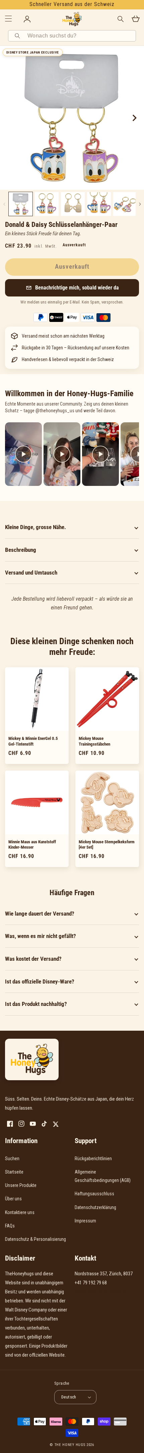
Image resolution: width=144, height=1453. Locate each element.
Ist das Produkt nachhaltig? (36, 1004)
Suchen (12, 1158)
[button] (72, 287)
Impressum (85, 1220)
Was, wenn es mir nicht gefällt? (40, 936)
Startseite (14, 1172)
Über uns (13, 1198)
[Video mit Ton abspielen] (23, 454)
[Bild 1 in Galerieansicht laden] (20, 204)
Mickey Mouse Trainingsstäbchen (94, 741)
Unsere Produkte (21, 1185)
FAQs (10, 1225)
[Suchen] (18, 35)
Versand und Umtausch (31, 572)
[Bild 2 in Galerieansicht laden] (47, 204)
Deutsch (68, 1396)
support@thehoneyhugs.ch (101, 1292)
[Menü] (8, 19)
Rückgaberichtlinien (93, 1158)
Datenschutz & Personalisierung (35, 1239)
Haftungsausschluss (94, 1193)
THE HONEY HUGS (70, 1445)
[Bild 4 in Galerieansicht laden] (99, 204)
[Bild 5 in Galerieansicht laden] (125, 204)
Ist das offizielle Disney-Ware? (39, 981)
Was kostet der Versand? (33, 958)
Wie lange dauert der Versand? (39, 913)
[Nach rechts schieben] (134, 117)
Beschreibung (20, 549)
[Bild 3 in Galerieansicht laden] (73, 204)
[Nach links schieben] (4, 204)
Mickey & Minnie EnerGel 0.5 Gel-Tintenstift (33, 741)
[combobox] (79, 36)
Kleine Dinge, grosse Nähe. (35, 527)
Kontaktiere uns (19, 1212)
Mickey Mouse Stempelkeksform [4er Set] (107, 844)
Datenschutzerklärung (95, 1207)
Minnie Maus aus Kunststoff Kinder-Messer (32, 844)
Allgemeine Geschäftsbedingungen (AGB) (103, 1176)
